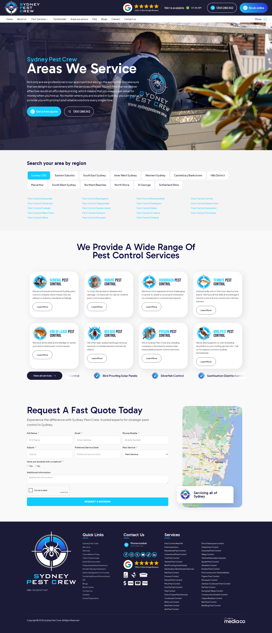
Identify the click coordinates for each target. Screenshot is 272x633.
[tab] (39, 175)
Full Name (32, 433)
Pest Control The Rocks (203, 212)
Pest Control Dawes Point (204, 203)
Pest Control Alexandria (40, 198)
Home (9, 19)
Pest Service (129, 447)
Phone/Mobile (130, 433)
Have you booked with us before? (44, 461)
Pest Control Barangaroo (95, 198)
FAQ (94, 19)
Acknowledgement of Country (96, 572)
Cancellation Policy (91, 554)
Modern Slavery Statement (94, 569)
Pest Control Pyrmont (93, 212)
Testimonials (59, 19)
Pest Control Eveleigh (39, 208)
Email (77, 433)
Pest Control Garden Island (96, 208)
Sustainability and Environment (96, 576)
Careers (115, 19)
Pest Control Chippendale (96, 203)
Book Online (88, 587)
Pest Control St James (148, 212)
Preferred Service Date (86, 447)
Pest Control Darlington (149, 203)
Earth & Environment (91, 562)
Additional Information (39, 472)
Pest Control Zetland (148, 217)
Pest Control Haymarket (204, 208)
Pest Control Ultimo (38, 217)
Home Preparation (91, 598)
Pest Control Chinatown (40, 203)
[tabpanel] (136, 208)
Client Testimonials (91, 558)
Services (86, 550)
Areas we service (79, 19)
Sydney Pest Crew (90, 543)
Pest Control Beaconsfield (150, 198)
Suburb (30, 447)
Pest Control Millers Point (41, 212)
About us (21, 19)
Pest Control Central (202, 198)
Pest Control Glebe (147, 208)
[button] (40, 19)
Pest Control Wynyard (94, 217)
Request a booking (98, 501)
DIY (84, 580)
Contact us (130, 19)
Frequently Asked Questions (95, 565)
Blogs (104, 19)
